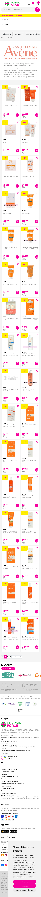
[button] (2, 3)
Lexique (3, 767)
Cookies (3, 791)
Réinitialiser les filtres (7, 38)
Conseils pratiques (7, 779)
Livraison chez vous (7, 849)
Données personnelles (7, 788)
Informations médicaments (9, 776)
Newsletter (4, 774)
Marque (18, 34)
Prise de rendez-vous (7, 771)
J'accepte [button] (24, 882)
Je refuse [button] (24, 886)
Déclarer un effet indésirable (9, 781)
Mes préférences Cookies (8, 793)
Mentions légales (6, 786)
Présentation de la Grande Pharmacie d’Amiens (15, 751)
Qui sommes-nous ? (7, 735)
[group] (8, 675)
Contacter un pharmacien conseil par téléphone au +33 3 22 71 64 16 (20, 738)
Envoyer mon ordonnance (9, 769)
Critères (5, 34)
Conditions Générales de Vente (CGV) (12, 783)
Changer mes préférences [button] (24, 890)
